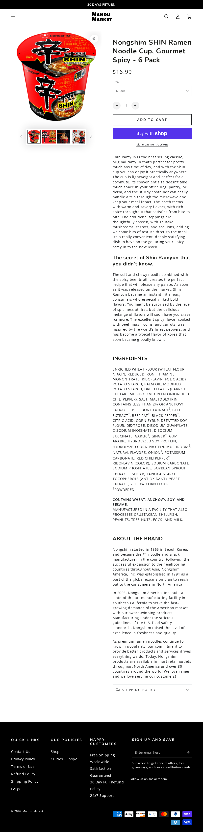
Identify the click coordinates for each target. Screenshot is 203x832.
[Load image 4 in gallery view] (78, 136)
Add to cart (152, 119)
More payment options (152, 144)
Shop (55, 751)
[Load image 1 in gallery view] (34, 136)
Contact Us (20, 751)
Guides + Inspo (64, 759)
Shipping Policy (24, 781)
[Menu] (14, 17)
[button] (166, 17)
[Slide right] (91, 137)
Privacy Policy (23, 759)
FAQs (15, 788)
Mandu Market (33, 811)
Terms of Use (22, 766)
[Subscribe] (189, 752)
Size (116, 82)
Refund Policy (23, 774)
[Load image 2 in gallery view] (49, 136)
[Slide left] (21, 137)
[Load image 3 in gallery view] (63, 136)
